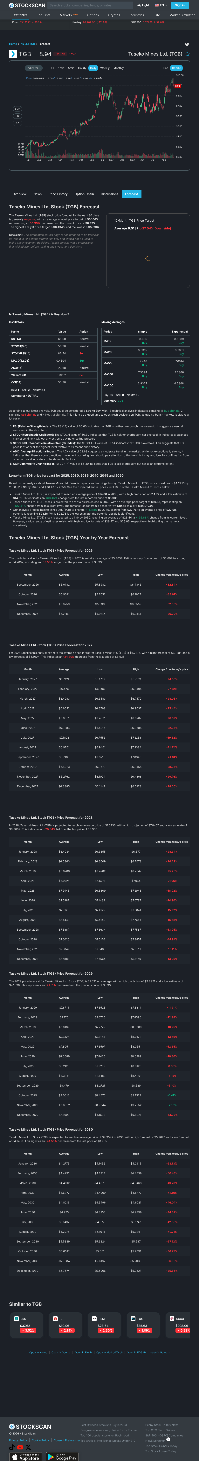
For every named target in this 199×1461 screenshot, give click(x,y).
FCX (140, 1318)
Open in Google (61, 1352)
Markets (69, 15)
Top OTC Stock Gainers (160, 1430)
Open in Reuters (160, 1352)
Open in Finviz (83, 1352)
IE (61, 1318)
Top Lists (43, 15)
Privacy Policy (18, 1440)
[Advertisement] (99, 181)
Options (93, 15)
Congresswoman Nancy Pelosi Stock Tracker (109, 1430)
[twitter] (187, 44)
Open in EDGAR (136, 1352)
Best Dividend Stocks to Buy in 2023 (103, 1424)
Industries (137, 15)
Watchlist (20, 15)
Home (13, 43)
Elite (157, 15)
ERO (23, 1318)
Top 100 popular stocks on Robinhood (104, 1435)
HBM (102, 1318)
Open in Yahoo (38, 1352)
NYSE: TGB (28, 43)
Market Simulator (182, 15)
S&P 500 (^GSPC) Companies (164, 1435)
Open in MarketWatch (109, 1352)
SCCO (180, 1318)
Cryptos (114, 15)
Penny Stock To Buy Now (161, 1424)
